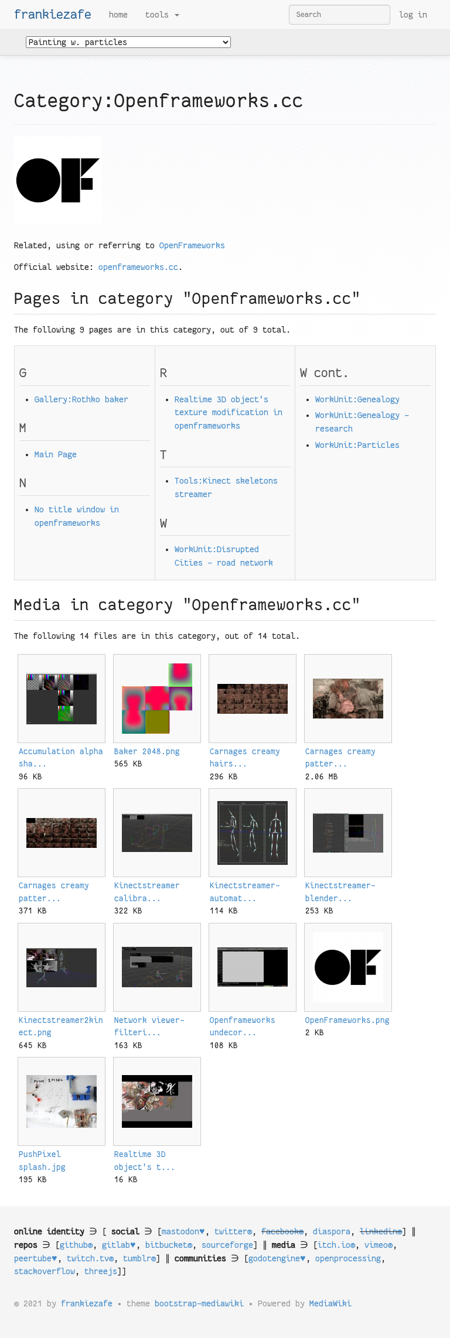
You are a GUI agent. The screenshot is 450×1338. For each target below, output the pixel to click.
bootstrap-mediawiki (199, 1303)
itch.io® (336, 1245)
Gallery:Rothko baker (81, 399)
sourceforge (227, 1245)
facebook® (282, 1231)
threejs (100, 1271)
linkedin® (381, 1231)
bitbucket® (168, 1245)
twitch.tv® (90, 1258)
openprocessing (348, 1258)
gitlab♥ (119, 1245)
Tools (159, 14)
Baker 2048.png (147, 751)
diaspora (331, 1231)
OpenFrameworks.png (347, 1020)
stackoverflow (44, 1271)
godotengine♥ (277, 1258)
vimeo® (378, 1245)
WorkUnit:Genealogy (357, 399)
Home (118, 14)
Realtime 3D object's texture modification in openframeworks (228, 413)
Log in (413, 14)
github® (76, 1245)
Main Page (56, 454)
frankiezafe (52, 15)
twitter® (233, 1231)
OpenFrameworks (192, 245)
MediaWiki (330, 1303)
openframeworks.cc (138, 267)
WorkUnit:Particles (357, 445)
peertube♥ (35, 1258)
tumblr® (139, 1258)
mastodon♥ (183, 1231)
